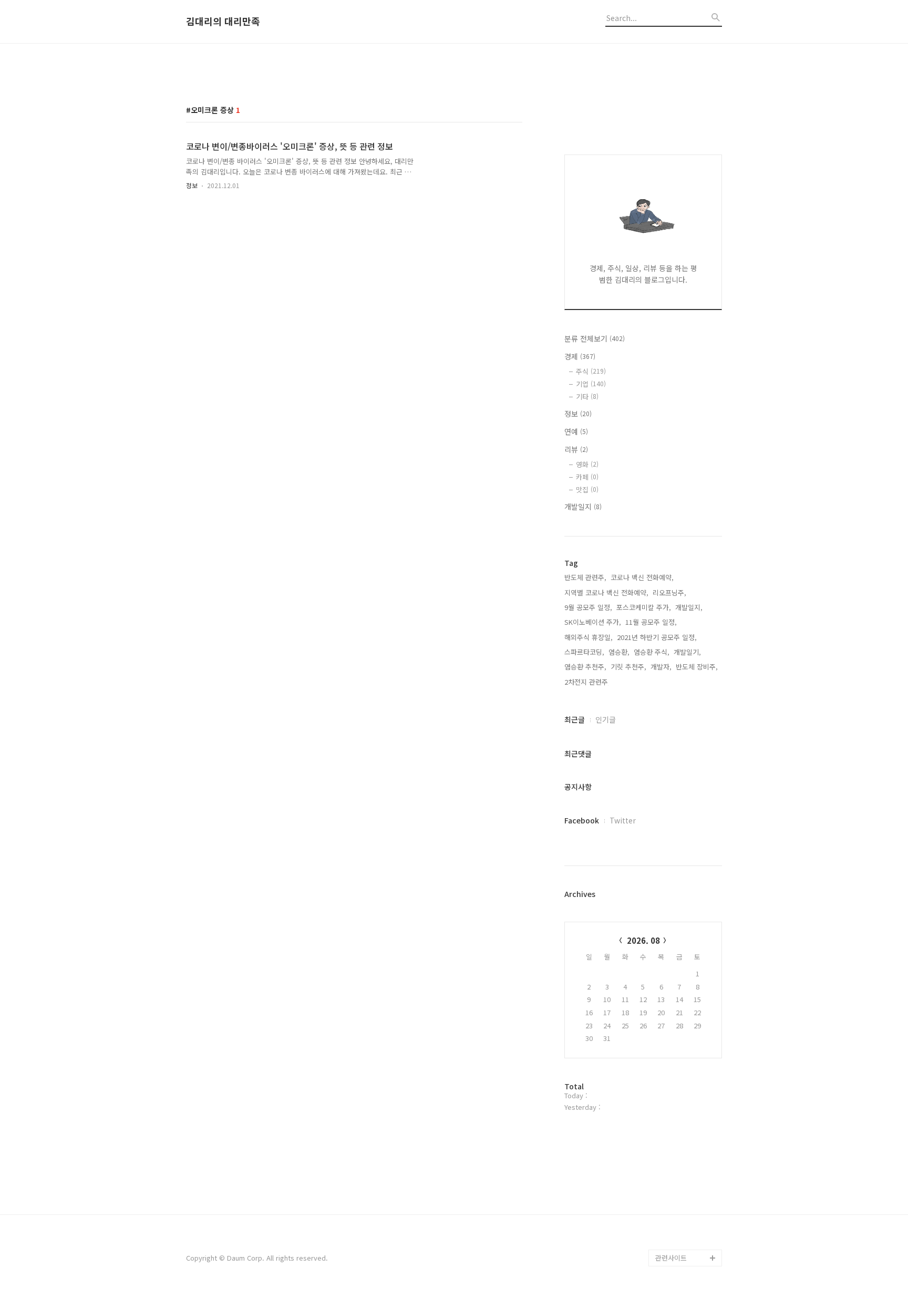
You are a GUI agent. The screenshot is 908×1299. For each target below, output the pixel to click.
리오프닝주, (669, 592)
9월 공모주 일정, (588, 607)
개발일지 (583, 506)
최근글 (574, 719)
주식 (591, 371)
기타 (587, 396)
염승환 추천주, (585, 667)
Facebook (581, 820)
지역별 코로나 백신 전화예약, (606, 592)
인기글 (605, 719)
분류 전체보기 (594, 338)
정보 (192, 185)
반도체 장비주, (697, 667)
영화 (587, 464)
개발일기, (687, 652)
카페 (587, 477)
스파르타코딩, (584, 652)
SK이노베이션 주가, (592, 622)
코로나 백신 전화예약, (642, 577)
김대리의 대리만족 (223, 21)
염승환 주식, (651, 652)
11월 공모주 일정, (651, 622)
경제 (579, 356)
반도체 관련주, (585, 577)
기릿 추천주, (628, 667)
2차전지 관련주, (587, 682)
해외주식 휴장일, (588, 637)
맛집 (587, 489)
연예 (576, 431)
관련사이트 (671, 1258)
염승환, (619, 652)
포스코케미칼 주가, (643, 607)
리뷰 (576, 449)
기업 (591, 384)
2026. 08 (643, 940)
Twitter (623, 820)
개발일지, (689, 607)
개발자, (661, 667)
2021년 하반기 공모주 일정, (657, 637)
